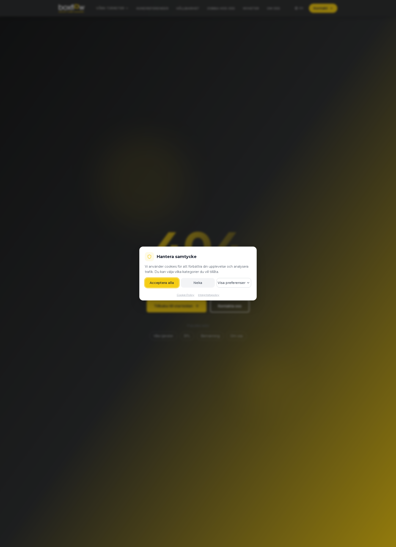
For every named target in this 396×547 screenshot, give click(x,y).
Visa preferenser (231, 283)
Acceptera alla (162, 283)
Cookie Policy (185, 295)
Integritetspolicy (208, 295)
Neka (197, 283)
